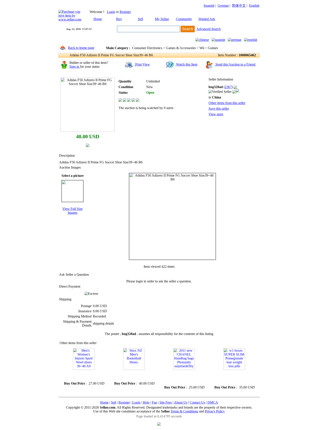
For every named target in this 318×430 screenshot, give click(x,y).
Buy (119, 19)
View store (216, 114)
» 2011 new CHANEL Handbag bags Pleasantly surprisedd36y (179, 377)
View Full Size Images (72, 210)
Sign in (74, 66)
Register (125, 12)
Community (184, 19)
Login (111, 12)
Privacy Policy (215, 411)
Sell (140, 19)
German (223, 5)
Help (146, 402)
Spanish (209, 5)
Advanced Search (208, 29)
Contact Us (197, 402)
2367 (228, 87)
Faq (154, 402)
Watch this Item (186, 64)
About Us (180, 402)
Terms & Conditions (184, 411)
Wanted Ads (206, 19)
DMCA (212, 402)
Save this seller (219, 108)
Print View (142, 64)
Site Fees (165, 402)
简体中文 (239, 5)
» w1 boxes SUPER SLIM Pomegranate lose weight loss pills (232, 377)
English (254, 5)
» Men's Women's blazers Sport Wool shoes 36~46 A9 (81, 375)
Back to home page (81, 48)
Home (97, 19)
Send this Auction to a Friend (235, 64)
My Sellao (162, 19)
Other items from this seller (227, 103)
